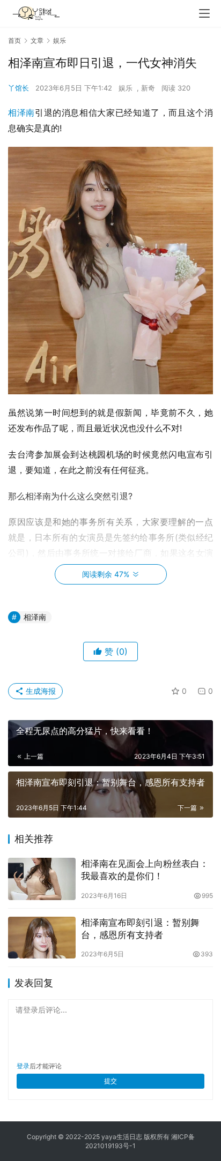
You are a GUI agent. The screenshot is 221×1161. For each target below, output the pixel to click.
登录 (23, 1066)
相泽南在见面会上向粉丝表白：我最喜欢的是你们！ (145, 869)
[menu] (204, 13)
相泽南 (21, 112)
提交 (110, 1081)
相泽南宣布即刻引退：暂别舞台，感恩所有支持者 (140, 928)
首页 (14, 40)
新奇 (148, 88)
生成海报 (40, 690)
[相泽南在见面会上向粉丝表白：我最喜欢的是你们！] (42, 879)
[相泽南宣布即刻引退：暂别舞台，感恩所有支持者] (42, 938)
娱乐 (125, 88)
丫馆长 (18, 88)
